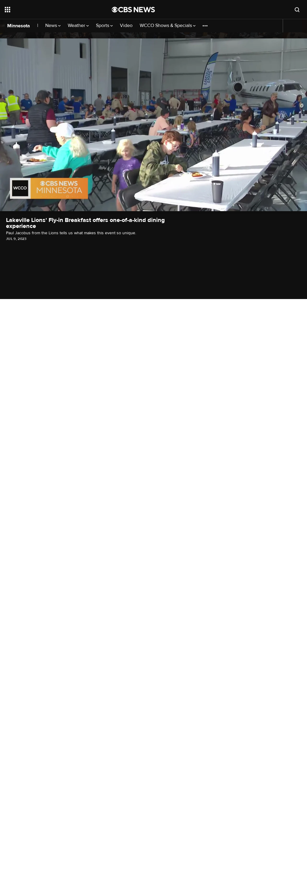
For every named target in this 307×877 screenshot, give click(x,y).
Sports (103, 25)
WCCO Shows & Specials (166, 25)
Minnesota (18, 26)
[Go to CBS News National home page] (133, 10)
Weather (77, 25)
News (51, 25)
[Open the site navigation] (48, 9)
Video (126, 25)
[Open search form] (297, 9)
